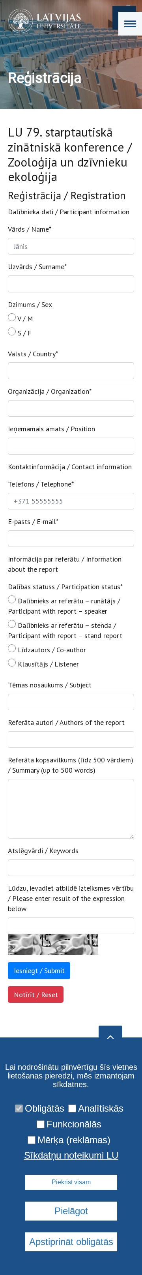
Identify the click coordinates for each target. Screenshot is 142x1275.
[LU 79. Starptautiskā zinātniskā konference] (42, 21)
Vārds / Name (29, 229)
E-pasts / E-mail (33, 521)
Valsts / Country (33, 353)
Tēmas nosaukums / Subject (50, 684)
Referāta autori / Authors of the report (66, 722)
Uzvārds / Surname (37, 266)
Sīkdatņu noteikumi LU (71, 1155)
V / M (24, 318)
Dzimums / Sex (30, 304)
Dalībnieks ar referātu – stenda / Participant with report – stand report (65, 630)
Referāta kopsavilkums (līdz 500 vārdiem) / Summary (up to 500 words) (70, 765)
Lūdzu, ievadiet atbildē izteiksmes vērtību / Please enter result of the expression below (71, 898)
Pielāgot (71, 1211)
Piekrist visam (71, 1182)
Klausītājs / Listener (47, 663)
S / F (24, 332)
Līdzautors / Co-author (51, 649)
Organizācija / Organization (50, 391)
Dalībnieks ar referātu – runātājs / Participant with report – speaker (64, 606)
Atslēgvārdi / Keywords (43, 850)
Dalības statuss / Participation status (65, 586)
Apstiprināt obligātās (71, 1241)
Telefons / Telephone (41, 484)
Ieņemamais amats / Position (51, 428)
